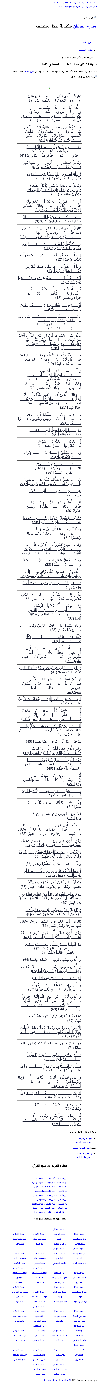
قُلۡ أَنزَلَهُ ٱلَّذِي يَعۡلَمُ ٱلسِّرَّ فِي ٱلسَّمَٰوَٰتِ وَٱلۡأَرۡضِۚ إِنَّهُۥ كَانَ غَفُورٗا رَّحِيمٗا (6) (54, 176)
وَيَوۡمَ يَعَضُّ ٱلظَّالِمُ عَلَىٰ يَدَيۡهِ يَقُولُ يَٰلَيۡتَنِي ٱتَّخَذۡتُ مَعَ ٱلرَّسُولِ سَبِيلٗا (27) (50, 481)
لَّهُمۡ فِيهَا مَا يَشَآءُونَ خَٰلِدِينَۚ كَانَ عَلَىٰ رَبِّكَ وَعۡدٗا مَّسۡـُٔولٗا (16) (51, 307)
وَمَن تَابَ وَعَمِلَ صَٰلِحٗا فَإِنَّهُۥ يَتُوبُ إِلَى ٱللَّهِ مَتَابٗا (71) (51, 1045)
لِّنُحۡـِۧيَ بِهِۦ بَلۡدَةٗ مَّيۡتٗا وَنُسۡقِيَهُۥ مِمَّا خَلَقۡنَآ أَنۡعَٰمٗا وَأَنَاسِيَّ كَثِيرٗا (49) (52, 779)
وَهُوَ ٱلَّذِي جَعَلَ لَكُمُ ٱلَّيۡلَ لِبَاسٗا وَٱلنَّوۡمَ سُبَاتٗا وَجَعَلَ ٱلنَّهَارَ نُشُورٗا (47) (52, 751)
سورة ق (39, 1199)
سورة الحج (63, 1191)
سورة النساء (38, 1178)
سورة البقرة (62, 1178)
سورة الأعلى (49, 1212)
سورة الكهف (49, 1187)
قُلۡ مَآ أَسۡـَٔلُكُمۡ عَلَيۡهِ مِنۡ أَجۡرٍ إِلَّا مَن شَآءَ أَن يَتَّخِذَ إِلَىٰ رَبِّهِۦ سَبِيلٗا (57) (52, 873)
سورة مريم (38, 1187)
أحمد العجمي (79, 1244)
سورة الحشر (62, 1208)
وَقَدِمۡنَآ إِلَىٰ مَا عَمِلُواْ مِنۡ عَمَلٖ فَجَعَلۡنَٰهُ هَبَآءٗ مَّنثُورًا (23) (55, 432)
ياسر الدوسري (39, 1374)
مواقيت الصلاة (58, 3)
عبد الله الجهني (20, 1301)
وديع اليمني (59, 1374)
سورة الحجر (62, 1187)
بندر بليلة (39, 1244)
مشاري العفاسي (39, 1359)
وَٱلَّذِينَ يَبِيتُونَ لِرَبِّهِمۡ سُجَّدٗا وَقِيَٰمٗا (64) (52, 959)
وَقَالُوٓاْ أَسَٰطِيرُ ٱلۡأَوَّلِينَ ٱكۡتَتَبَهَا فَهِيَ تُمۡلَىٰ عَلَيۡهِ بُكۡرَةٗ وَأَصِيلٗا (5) (51, 164)
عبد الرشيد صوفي (79, 1301)
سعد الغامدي (39, 1263)
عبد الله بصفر (39, 1301)
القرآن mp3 (70, 3)
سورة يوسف (50, 1182)
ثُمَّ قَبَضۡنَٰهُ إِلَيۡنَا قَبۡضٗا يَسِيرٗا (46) (53, 741)
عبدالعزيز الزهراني (59, 1301)
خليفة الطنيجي (59, 1263)
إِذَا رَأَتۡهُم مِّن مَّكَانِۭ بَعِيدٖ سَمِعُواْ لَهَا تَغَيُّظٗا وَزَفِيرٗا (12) (50, 257)
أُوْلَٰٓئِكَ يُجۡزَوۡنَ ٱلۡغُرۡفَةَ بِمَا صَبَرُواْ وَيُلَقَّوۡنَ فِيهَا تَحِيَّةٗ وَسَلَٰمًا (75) (51, 1095)
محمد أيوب (59, 1340)
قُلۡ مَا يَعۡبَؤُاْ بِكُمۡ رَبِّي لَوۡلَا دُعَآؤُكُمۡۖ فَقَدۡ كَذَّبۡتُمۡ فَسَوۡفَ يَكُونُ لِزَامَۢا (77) (52, 1120)
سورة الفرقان (84, 26)
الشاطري (79, 1282)
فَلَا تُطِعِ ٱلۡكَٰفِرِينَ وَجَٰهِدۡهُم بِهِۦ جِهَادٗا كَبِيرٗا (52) (56, 816)
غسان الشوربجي (39, 1321)
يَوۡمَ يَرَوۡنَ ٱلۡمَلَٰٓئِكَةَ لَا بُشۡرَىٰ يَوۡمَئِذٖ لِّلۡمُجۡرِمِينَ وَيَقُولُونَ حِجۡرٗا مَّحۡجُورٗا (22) (49, 418)
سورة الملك (50, 1208)
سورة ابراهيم (37, 1182)
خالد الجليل (19, 1244)
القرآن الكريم (80, 3)
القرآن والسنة (92, 3)
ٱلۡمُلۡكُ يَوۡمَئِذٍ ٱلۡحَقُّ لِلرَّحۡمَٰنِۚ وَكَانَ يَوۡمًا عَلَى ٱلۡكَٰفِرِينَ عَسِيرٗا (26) (58, 468)
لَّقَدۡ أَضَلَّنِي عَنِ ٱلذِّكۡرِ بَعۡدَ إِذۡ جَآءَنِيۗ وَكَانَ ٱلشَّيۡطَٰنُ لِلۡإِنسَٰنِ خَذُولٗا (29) (53, 506)
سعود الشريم (19, 1263)
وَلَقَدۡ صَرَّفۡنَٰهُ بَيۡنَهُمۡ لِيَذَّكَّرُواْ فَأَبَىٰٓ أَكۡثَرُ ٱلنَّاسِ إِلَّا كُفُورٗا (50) (51, 793)
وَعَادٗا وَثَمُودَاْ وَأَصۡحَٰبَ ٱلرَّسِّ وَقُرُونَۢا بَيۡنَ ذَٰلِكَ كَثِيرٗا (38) (50, 627)
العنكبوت (39, 1191)
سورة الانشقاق (61, 1212)
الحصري (59, 1359)
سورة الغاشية (37, 1212)
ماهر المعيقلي (79, 1340)
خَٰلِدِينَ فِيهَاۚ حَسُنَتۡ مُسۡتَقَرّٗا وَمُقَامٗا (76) (57, 1106)
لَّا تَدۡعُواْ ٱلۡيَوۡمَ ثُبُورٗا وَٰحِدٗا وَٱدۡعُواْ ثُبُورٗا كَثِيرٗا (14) (49, 280)
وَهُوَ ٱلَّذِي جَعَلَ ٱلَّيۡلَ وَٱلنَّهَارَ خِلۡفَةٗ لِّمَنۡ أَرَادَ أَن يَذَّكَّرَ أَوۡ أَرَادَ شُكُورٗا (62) (51, 935)
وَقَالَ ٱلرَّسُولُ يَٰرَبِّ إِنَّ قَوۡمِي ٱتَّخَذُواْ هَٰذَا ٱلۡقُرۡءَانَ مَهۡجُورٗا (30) (52, 520)
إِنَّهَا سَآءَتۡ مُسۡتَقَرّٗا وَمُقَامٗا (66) (56, 978)
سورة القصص (49, 1191)
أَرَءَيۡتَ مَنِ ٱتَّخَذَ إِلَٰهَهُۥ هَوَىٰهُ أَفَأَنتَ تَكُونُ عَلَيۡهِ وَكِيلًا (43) (49, 701)
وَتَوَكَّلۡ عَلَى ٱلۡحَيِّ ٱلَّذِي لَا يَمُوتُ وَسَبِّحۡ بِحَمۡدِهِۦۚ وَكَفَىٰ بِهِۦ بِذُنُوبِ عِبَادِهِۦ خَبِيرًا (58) (51, 884)
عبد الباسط (39, 1282)
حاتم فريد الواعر (79, 1263)
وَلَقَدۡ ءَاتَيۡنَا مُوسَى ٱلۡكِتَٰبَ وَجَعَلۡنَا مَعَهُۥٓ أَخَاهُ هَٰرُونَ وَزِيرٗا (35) (52, 585)
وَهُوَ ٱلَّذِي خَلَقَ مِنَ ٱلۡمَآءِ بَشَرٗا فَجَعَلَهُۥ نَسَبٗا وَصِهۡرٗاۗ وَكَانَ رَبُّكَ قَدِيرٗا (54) (49, 843)
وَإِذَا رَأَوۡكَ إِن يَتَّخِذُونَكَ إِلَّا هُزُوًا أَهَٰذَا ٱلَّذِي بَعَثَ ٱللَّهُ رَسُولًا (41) (50, 670)
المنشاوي (79, 1359)
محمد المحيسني (39, 1340)
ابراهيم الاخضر (59, 1244)
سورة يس (51, 1195)
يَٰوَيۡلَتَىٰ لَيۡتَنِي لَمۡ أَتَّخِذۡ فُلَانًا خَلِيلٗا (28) (55, 493)
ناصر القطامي (19, 1359)
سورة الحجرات (49, 1199)
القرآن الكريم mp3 (79, 6)
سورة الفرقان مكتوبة (81, 1148)
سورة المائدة (62, 1182)
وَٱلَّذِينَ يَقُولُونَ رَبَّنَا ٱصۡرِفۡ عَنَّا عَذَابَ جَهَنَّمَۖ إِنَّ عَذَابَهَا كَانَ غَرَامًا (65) (51, 969)
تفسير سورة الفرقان (83, 1142)
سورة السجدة (61, 1195)
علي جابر (59, 1321)
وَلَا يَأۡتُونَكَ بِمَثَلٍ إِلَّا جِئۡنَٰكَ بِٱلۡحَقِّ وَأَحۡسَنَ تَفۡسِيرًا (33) (52, 562)
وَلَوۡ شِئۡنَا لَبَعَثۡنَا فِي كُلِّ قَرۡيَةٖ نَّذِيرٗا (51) (52, 804)
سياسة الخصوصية (51, 1380)
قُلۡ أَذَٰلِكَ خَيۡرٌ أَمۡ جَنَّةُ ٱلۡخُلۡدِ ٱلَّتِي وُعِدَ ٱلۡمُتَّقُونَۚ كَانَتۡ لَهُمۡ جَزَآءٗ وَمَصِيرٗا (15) (51, 293)
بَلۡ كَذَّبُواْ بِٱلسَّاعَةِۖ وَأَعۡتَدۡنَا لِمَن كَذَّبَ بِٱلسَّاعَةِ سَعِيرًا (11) (51, 246)
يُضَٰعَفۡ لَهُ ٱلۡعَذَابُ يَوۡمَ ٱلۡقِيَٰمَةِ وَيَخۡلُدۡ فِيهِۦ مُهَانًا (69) (54, 1018)
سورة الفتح (62, 1199)
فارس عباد (19, 1321)
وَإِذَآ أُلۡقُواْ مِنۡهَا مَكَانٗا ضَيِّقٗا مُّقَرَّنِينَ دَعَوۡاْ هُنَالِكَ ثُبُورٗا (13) (53, 268)
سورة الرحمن (49, 1204)
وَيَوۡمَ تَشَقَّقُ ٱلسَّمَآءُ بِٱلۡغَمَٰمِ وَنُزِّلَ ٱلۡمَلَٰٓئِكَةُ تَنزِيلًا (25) (52, 455)
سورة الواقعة (37, 1204)
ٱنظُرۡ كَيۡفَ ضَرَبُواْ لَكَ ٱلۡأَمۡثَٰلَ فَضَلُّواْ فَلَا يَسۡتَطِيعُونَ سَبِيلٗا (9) (51, 219)
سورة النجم (62, 1204)
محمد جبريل (20, 1340)
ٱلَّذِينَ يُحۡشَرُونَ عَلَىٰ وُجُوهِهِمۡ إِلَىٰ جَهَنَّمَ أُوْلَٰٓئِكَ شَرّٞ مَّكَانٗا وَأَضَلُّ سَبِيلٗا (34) (50, 573)
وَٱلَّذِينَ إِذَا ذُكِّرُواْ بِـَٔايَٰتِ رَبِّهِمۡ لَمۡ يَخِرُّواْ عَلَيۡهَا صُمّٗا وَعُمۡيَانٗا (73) (51, 1068)
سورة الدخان (38, 1195)
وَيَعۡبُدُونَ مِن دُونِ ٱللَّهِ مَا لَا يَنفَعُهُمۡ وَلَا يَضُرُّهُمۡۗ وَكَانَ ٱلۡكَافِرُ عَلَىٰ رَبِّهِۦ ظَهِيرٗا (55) (50, 854)
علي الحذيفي (79, 1321)
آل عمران (51, 1178)
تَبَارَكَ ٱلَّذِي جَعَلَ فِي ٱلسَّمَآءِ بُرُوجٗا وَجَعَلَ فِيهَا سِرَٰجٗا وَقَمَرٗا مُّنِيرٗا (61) (50, 923)
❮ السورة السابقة (84, 1153)
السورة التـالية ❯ (84, 1157)
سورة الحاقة (38, 1208)
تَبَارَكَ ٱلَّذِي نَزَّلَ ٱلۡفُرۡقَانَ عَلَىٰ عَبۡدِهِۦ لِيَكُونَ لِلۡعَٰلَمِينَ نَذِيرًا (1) (54, 98)
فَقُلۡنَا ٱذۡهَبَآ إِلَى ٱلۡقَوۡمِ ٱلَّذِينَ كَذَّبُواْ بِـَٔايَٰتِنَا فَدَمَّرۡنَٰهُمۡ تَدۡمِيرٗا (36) (51, 596)
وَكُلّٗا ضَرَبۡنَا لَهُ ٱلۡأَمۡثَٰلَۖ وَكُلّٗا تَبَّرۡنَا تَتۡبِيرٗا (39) (53, 639)
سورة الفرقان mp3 (84, 1138)
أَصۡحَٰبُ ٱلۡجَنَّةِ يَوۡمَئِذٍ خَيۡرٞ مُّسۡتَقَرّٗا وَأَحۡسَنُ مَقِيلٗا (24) (54, 443)
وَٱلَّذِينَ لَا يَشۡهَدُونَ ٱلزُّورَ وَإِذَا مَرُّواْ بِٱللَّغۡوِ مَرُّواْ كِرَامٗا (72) (54, 1057)
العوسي (19, 1282)
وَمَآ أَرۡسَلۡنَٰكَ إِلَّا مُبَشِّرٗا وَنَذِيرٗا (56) (53, 864)
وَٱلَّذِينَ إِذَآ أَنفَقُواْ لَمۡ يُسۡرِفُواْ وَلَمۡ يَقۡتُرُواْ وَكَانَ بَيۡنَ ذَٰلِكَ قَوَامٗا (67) (53, 987)
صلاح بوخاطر (59, 1282)
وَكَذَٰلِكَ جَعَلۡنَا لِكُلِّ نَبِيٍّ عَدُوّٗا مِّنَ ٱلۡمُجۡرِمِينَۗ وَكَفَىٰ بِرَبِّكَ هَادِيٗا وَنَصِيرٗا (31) (54, 533)
